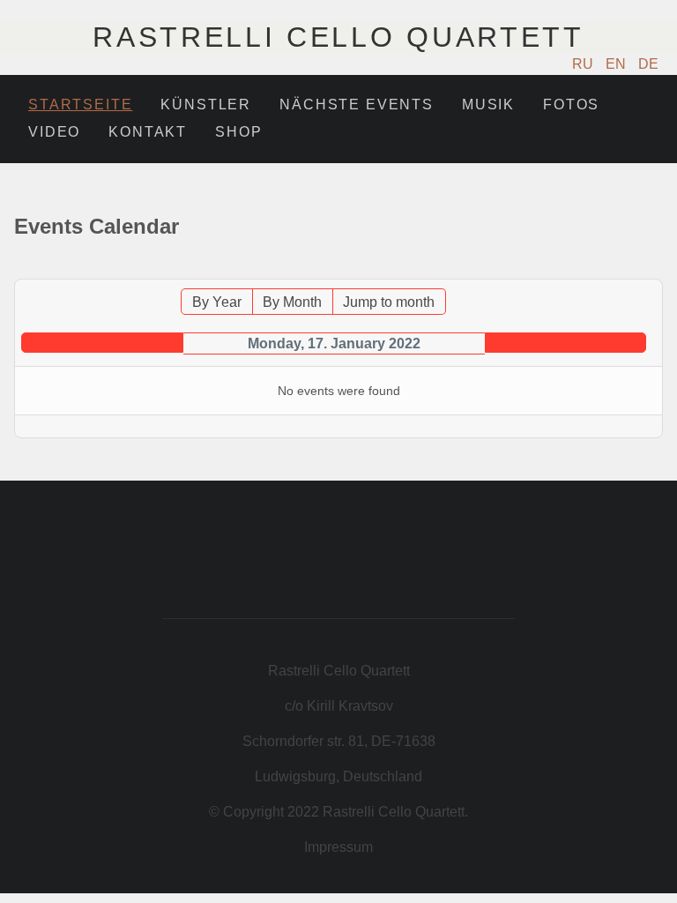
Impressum (338, 847)
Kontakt (147, 131)
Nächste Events (356, 104)
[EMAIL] (652, 270)
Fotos (571, 104)
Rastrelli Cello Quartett (338, 37)
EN (617, 63)
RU (584, 63)
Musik (488, 104)
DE (648, 63)
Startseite (80, 104)
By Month (292, 302)
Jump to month (389, 302)
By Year (217, 302)
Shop (238, 131)
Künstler (205, 104)
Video (54, 131)
